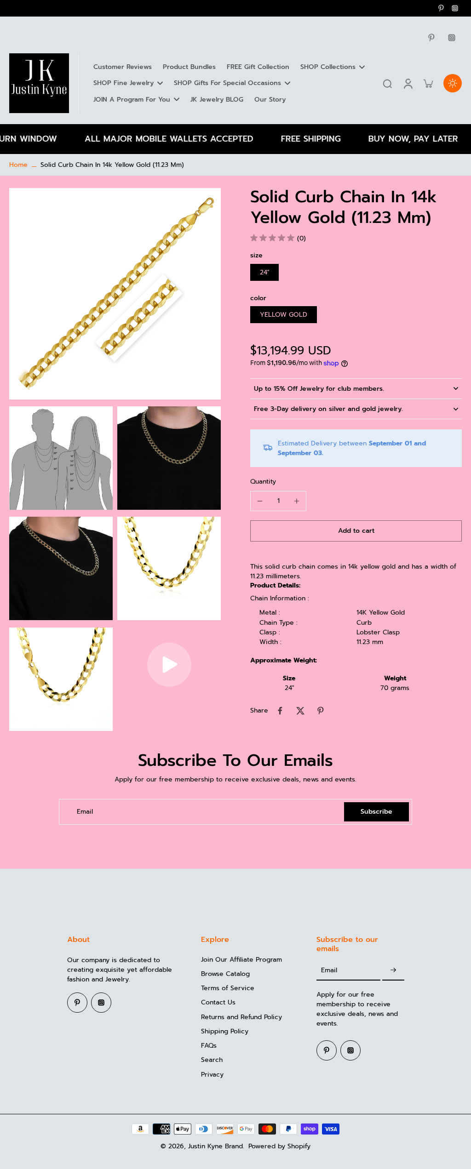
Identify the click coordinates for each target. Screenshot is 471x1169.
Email (85, 811)
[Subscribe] (393, 971)
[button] (356, 531)
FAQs (209, 1045)
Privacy (212, 1074)
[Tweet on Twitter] (300, 711)
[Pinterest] (441, 8)
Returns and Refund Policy (241, 1017)
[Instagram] (455, 8)
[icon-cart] (428, 83)
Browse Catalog (225, 973)
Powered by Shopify (279, 1146)
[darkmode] (452, 83)
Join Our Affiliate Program (241, 959)
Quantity (263, 481)
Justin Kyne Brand (215, 1146)
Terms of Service (227, 988)
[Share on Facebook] (280, 711)
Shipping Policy (224, 1031)
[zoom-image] (115, 293)
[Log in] (407, 83)
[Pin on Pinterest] (320, 711)
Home (18, 165)
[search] (387, 83)
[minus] (260, 501)
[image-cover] (169, 665)
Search (212, 1059)
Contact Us (218, 1002)
